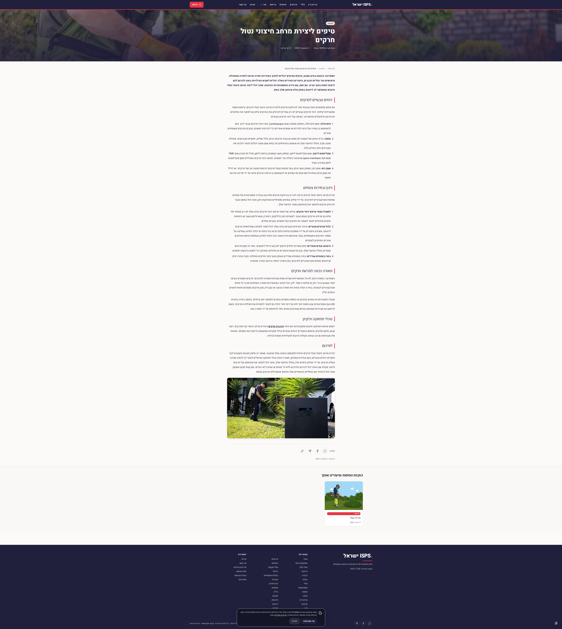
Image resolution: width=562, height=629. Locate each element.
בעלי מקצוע (273, 567)
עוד (264, 4)
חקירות (275, 579)
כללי (303, 4)
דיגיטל (275, 571)
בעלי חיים (303, 567)
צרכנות (304, 604)
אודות (252, 4)
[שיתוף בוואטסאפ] (325, 451)
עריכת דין (312, 4)
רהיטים (275, 604)
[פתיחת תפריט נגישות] (556, 623)
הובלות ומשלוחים (271, 575)
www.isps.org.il (208, 623)
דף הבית (331, 68)
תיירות (275, 608)
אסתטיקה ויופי (301, 563)
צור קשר (242, 4)
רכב (305, 608)
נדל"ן (276, 591)
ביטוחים (275, 563)
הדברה (330, 23)
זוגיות (305, 579)
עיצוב (305, 595)
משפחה (274, 587)
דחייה (294, 621)
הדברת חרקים (276, 326)
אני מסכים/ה (309, 621)
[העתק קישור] (302, 451)
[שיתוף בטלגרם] (310, 451)
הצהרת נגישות (240, 575)
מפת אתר (242, 579)
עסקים (275, 595)
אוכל (305, 559)
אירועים (293, 4)
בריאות (273, 4)
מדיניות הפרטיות (280, 615)
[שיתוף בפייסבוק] (317, 451)
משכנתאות (302, 587)
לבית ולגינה (273, 583)
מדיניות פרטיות (240, 567)
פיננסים (283, 4)
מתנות (304, 591)
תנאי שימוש (241, 571)
